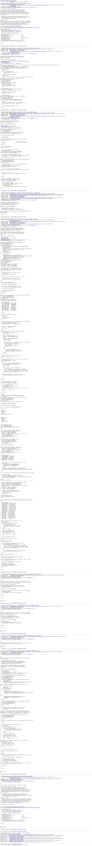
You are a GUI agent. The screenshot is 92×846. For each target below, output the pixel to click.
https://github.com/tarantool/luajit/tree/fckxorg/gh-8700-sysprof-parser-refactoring (21, 27)
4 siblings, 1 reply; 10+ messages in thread (10, 117)
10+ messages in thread (21, 45)
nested (14, 45)
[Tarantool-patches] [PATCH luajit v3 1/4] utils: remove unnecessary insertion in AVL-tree (28, 113)
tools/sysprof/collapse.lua (6, 126)
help (14, 1)
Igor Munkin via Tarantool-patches (17, 50)
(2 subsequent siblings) (14, 116)
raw (36, 7)
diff (1, 78)
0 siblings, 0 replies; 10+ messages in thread (10, 576)
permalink (32, 7)
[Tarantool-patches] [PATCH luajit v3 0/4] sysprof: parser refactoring (23, 112)
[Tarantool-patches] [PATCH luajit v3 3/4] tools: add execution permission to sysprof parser (28, 221)
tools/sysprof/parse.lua (6, 239)
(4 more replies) (12, 5)
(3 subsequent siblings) (14, 52)
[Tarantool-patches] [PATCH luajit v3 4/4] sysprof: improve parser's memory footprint (27, 197)
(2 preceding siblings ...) (14, 220)
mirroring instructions (17, 844)
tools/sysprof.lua (4, 125)
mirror (21, 1)
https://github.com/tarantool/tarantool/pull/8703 (12, 26)
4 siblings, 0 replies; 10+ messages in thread (10, 780)
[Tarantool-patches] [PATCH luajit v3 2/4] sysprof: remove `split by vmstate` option (27, 51)
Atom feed (26, 1)
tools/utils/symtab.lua (5, 62)
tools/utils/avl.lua (5, 61)
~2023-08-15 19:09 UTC (17, 831)
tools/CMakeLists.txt (5, 237)
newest (24, 831)
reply (8, 45)
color (18, 1)
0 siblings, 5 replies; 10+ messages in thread (10, 6)
